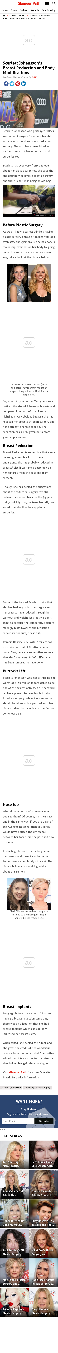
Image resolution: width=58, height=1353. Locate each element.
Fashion (24, 10)
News (14, 10)
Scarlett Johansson (11, 1087)
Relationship (48, 10)
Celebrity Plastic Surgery (37, 1087)
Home (4, 10)
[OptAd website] (44, 215)
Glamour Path (29, 3)
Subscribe (44, 1121)
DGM (34, 77)
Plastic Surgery (17, 15)
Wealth (35, 10)
